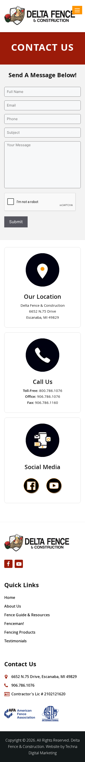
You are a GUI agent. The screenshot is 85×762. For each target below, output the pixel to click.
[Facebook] (8, 564)
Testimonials (15, 640)
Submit (16, 221)
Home (9, 597)
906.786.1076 (22, 685)
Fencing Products (19, 632)
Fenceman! (14, 623)
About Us (12, 606)
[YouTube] (19, 564)
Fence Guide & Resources (27, 614)
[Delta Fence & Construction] (42, 15)
